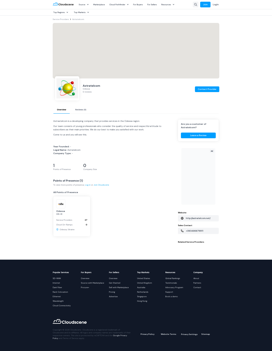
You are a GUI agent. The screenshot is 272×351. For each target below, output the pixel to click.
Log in (88, 185)
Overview (85, 278)
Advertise (113, 296)
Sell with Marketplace (119, 287)
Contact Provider (207, 89)
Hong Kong (142, 301)
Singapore (142, 296)
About (196, 278)
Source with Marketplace (92, 283)
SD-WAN (57, 278)
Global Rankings (172, 278)
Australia (141, 287)
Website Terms (168, 334)
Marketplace (99, 4)
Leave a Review (198, 135)
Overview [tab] (61, 109)
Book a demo (171, 296)
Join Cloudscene (101, 185)
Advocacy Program (174, 287)
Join (205, 4)
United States (143, 278)
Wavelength (58, 301)
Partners (197, 283)
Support (169, 292)
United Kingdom (144, 283)
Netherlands (142, 292)
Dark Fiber (57, 287)
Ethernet (57, 296)
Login (216, 4)
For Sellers (152, 4)
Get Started (114, 283)
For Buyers (138, 4)
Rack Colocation (60, 292)
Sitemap (205, 334)
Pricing (112, 292)
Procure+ (85, 287)
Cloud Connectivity (62, 305)
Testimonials (171, 283)
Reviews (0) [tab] (80, 109)
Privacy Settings (189, 334)
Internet (56, 283)
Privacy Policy (147, 334)
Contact (197, 287)
